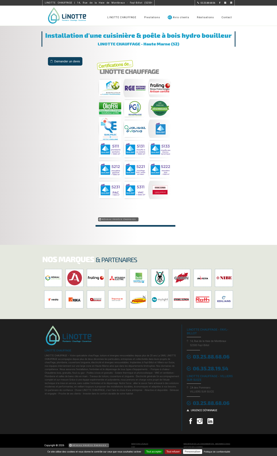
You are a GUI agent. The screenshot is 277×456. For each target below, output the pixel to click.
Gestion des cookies (193, 447)
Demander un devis (67, 61)
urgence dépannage (204, 410)
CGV (133, 447)
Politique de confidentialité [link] (217, 451)
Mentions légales (139, 444)
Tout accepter (153, 451)
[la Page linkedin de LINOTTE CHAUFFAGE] (229, 3)
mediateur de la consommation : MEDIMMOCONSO (207, 444)
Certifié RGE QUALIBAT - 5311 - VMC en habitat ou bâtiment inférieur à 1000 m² (129, 198)
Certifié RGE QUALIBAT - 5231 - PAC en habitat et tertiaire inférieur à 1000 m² (104, 198)
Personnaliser (193, 451)
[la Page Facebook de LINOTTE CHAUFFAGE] (217, 3)
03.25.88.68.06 (211, 403)
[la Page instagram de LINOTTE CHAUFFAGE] (223, 3)
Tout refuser (173, 451)
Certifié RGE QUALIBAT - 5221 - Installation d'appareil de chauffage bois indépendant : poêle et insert (131, 178)
